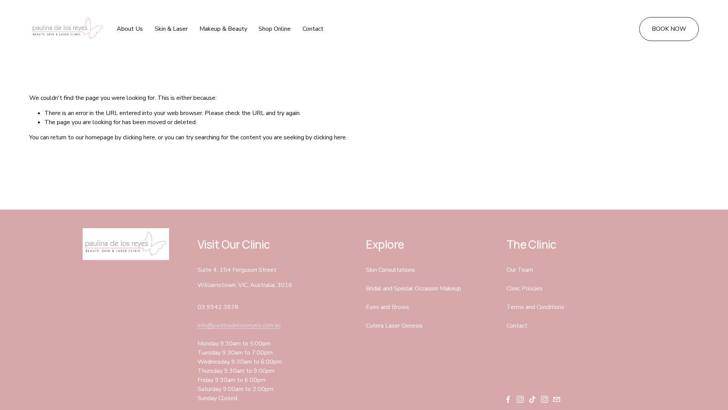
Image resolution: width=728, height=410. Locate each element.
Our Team (520, 270)
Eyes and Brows (387, 307)
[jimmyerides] (544, 399)
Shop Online (275, 29)
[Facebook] (508, 399)
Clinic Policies (525, 288)
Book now (669, 29)
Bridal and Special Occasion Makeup (413, 288)
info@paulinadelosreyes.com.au (239, 325)
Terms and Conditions (535, 307)
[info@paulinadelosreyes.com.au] (556, 399)
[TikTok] (532, 399)
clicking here (139, 137)
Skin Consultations (390, 270)
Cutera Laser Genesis (394, 326)
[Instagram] (520, 399)
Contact (313, 29)
